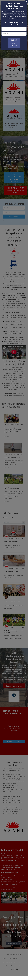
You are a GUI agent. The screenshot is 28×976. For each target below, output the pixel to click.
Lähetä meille (14, 42)
